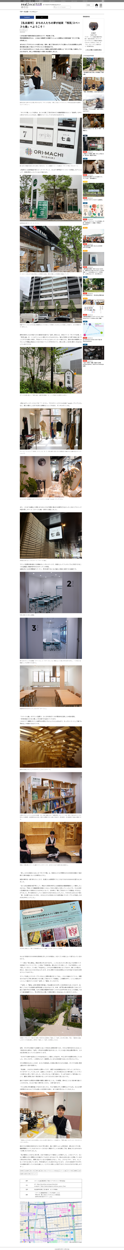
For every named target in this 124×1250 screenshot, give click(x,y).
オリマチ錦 (70, 1170)
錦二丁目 (32, 1170)
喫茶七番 (24, 337)
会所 (80, 1170)
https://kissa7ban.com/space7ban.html (47, 1184)
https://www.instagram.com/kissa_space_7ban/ (53, 1186)
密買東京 (41, 1)
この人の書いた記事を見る (93, 50)
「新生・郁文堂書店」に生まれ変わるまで (93, 92)
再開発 (75, 1170)
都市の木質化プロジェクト (31, 1173)
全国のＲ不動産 (27, 1)
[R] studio (52, 1)
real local (74, 1)
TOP (21, 12)
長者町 (21, 1173)
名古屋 (26, 12)
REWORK (85, 1)
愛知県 (21, 1170)
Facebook (27, 17)
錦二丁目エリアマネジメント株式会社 (50, 1170)
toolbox (63, 1)
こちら (58, 1193)
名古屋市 (27, 1170)
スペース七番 (63, 1170)
